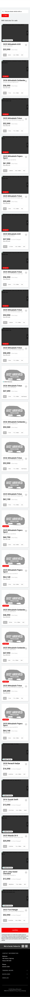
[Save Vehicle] (26, 45)
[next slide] (27, 33)
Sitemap (24, 990)
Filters (5, 15)
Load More (15, 930)
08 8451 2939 (6, 966)
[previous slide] (3, 33)
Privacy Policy (18, 990)
